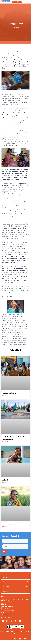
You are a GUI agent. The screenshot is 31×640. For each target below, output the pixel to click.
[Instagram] (7, 621)
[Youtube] (19, 621)
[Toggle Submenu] (27, 577)
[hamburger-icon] (28, 2)
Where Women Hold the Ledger (9, 393)
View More (5, 395)
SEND (4, 551)
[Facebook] (3, 621)
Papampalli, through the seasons (9, 524)
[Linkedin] (15, 621)
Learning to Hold (5, 480)
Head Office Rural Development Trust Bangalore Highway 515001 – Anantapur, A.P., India (15, 600)
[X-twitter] (11, 621)
